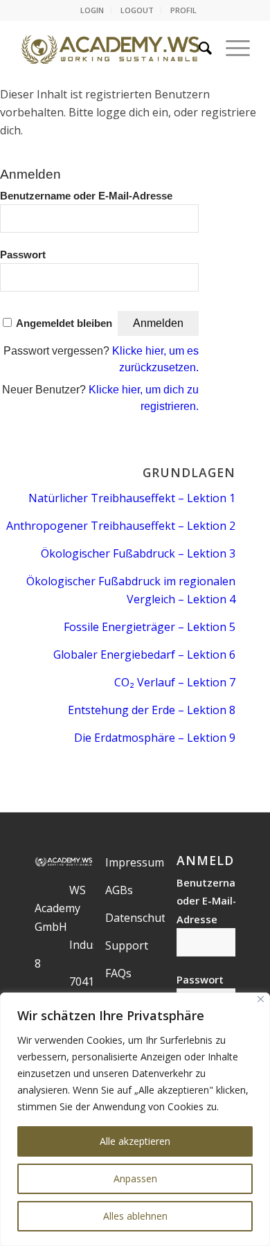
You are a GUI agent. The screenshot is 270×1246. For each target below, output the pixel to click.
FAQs (118, 973)
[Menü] (231, 47)
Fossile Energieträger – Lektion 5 (149, 626)
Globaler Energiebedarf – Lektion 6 (144, 654)
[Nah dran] (261, 999)
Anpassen (135, 1178)
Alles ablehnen (135, 1215)
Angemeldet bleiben (64, 323)
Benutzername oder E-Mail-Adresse (86, 196)
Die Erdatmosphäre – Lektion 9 (154, 737)
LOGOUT (137, 10)
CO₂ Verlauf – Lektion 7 (174, 682)
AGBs (119, 890)
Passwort (23, 254)
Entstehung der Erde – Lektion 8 (151, 710)
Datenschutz (138, 917)
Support (126, 945)
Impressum (134, 862)
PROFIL (183, 10)
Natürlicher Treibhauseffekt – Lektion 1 (131, 498)
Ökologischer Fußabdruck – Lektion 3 (138, 553)
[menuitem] (92, 10)
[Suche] (198, 47)
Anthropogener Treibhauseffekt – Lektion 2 (120, 525)
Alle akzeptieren (135, 1141)
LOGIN (92, 10)
